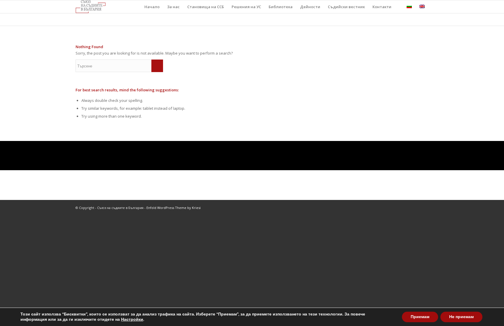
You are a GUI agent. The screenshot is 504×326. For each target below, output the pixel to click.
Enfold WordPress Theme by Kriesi (173, 207)
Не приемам (461, 317)
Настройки (132, 319)
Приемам (420, 317)
